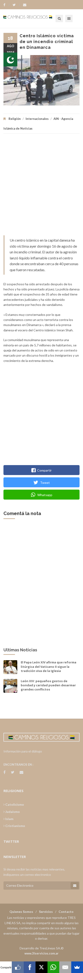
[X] (41, 967)
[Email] (65, 967)
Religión (15, 119)
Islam (9, 819)
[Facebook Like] (18, 967)
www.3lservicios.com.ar (41, 953)
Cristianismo (15, 826)
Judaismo (12, 812)
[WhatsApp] (53, 967)
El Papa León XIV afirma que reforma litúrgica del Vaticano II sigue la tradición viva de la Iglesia (48, 666)
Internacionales (37, 119)
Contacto (66, 912)
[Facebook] (6, 4)
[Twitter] (16, 4)
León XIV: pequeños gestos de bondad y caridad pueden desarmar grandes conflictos (48, 685)
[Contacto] (24, 4)
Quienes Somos (21, 912)
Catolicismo (14, 804)
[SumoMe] (77, 967)
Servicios (46, 912)
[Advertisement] (41, 186)
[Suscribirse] (75, 885)
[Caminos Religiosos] (33, 18)
